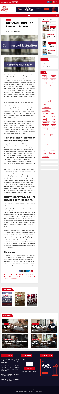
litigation (53, 134)
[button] (56, 15)
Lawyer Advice (52, 50)
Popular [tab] (53, 20)
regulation (53, 150)
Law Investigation (51, 42)
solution (44, 153)
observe (44, 137)
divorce (44, 104)
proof (44, 147)
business (45, 88)
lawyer (53, 128)
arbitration (53, 79)
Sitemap (36, 389)
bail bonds (45, 85)
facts (44, 116)
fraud (54, 119)
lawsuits (45, 128)
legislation (53, 131)
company (53, 91)
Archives (44, 63)
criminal (44, 98)
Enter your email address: (29, 365)
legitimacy (45, 134)
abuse (44, 76)
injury (54, 122)
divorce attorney (46, 107)
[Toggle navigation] (28, 15)
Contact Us (23, 389)
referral (44, 150)
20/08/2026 (7, 330)
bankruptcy (52, 85)
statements (52, 153)
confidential (45, 95)
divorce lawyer (46, 110)
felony (44, 119)
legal (44, 131)
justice (53, 125)
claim (44, 91)
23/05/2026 (7, 345)
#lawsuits (17, 31)
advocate (45, 79)
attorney (53, 82)
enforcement (45, 113)
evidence (53, 113)
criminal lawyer (46, 101)
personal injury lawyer (47, 144)
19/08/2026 (35, 330)
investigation (45, 125)
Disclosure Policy (30, 389)
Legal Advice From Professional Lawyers (43, 342)
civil (54, 88)
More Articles (50, 34)
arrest (44, 82)
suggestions (45, 156)
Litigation (9, 19)
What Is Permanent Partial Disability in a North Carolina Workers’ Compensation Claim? (10, 367)
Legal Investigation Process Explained (51, 47)
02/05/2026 (35, 345)
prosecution (52, 147)
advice (53, 76)
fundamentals (46, 122)
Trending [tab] (49, 23)
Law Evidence (32, 371)
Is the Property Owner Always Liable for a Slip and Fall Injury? (15, 328)
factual (53, 116)
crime (54, 95)
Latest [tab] (46, 20)
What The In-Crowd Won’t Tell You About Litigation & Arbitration (12, 276)
